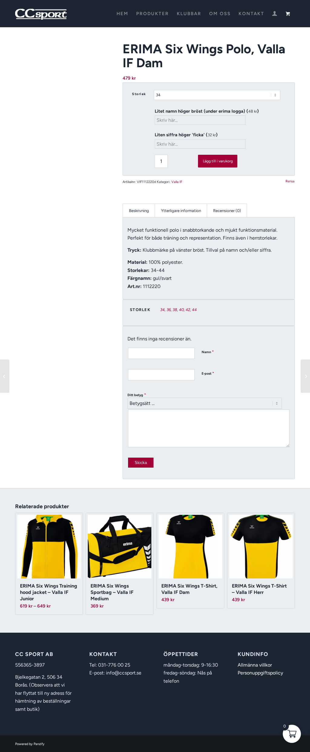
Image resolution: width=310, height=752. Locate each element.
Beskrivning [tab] (139, 210)
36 (169, 309)
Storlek (139, 94)
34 (162, 309)
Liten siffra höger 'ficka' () (186, 134)
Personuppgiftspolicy (260, 673)
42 (188, 309)
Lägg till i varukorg (218, 161)
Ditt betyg (136, 395)
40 (181, 309)
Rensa (290, 181)
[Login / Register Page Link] (274, 14)
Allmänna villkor (255, 665)
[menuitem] (122, 13)
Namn (208, 351)
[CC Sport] (41, 13)
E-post (208, 373)
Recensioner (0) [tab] (227, 210)
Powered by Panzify (30, 744)
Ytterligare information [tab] (181, 210)
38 (175, 309)
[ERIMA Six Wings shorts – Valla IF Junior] (305, 376)
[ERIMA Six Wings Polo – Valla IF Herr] (4, 376)
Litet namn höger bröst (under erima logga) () (207, 111)
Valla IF (176, 182)
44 (194, 309)
